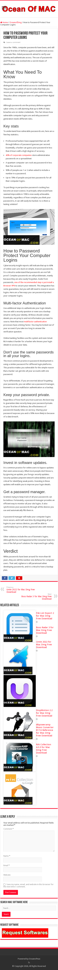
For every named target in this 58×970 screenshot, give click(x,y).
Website (7, 875)
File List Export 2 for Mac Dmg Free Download (45, 616)
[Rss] (29, 962)
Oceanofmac (34, 959)
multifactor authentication (35, 321)
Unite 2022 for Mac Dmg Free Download (20, 589)
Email (6, 865)
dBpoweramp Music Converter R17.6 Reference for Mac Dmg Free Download (45, 730)
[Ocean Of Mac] (29, 8)
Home (5, 22)
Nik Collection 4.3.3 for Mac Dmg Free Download (43, 748)
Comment (8, 829)
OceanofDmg (16, 22)
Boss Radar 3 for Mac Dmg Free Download (36, 596)
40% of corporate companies (19, 155)
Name (6, 856)
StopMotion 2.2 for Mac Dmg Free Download (44, 713)
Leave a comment (13, 42)
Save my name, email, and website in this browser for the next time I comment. (28, 885)
